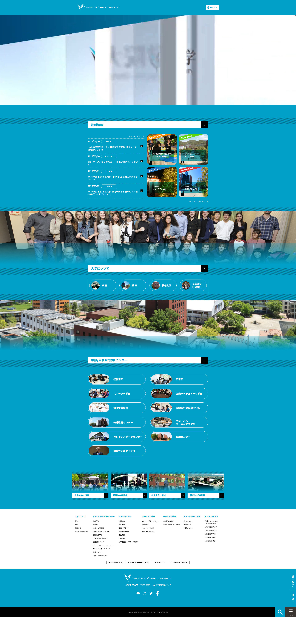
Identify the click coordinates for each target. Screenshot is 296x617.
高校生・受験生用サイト (150, 521)
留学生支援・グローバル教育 (128, 542)
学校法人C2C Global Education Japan (211, 522)
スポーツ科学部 (98, 528)
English (213, 7)
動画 (76, 524)
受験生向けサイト (293, 582)
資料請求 (145, 524)
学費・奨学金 (123, 528)
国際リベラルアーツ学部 (101, 531)
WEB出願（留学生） (149, 531)
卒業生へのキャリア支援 (171, 524)
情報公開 (78, 528)
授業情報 (122, 521)
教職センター (97, 552)
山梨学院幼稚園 (210, 541)
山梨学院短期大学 (211, 527)
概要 (76, 521)
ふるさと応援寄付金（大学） (139, 562)
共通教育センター (99, 542)
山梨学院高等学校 (211, 530)
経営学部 (96, 521)
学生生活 (122, 524)
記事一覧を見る (134, 136)
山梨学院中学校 (210, 534)
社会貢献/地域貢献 (81, 531)
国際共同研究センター (100, 555)
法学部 (95, 524)
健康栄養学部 (97, 535)
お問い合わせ (188, 528)
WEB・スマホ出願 (148, 528)
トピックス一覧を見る (197, 201)
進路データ (187, 524)
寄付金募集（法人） (116, 562)
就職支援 (122, 538)
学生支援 (122, 535)
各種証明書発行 (124, 531)
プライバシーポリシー (178, 562)
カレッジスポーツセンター (102, 549)
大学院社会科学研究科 (100, 538)
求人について (188, 521)
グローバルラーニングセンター (103, 545)
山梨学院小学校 (210, 537)
